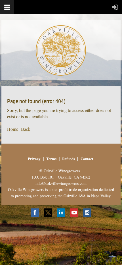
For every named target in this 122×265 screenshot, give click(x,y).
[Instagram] (87, 212)
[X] (48, 212)
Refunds (68, 158)
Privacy (34, 158)
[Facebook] (35, 212)
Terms (51, 158)
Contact (87, 158)
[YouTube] (74, 212)
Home (12, 129)
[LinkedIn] (61, 212)
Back (25, 129)
